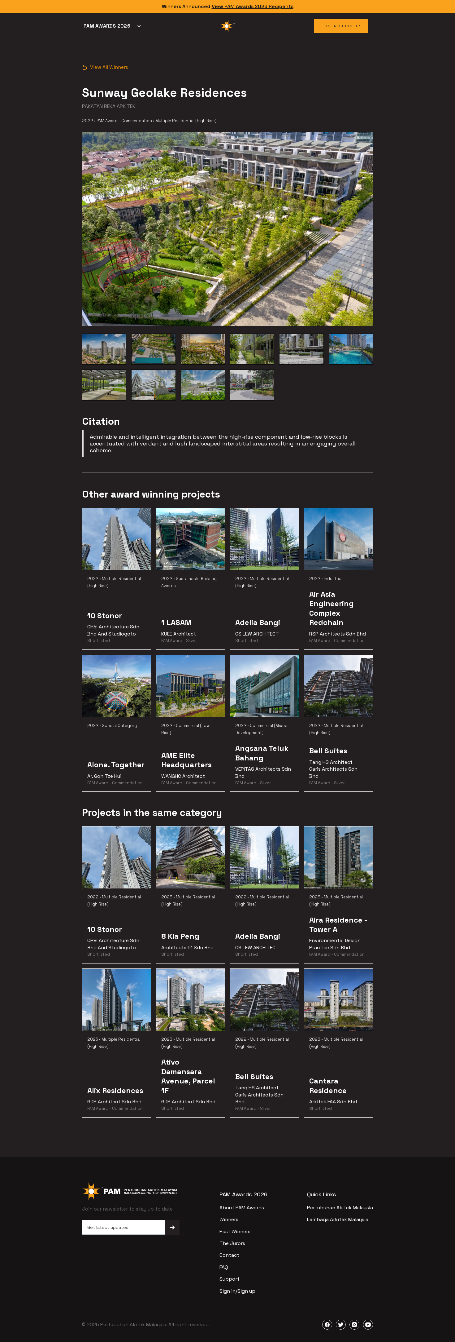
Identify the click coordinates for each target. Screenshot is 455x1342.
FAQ (223, 1267)
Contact (229, 1255)
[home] (227, 26)
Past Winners (234, 1231)
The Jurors (232, 1243)
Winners (228, 1219)
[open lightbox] (104, 349)
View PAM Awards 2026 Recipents (252, 6)
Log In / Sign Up (341, 26)
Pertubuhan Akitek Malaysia (340, 1207)
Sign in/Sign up (237, 1291)
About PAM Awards (241, 1207)
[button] (114, 26)
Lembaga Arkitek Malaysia (337, 1219)
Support (229, 1279)
